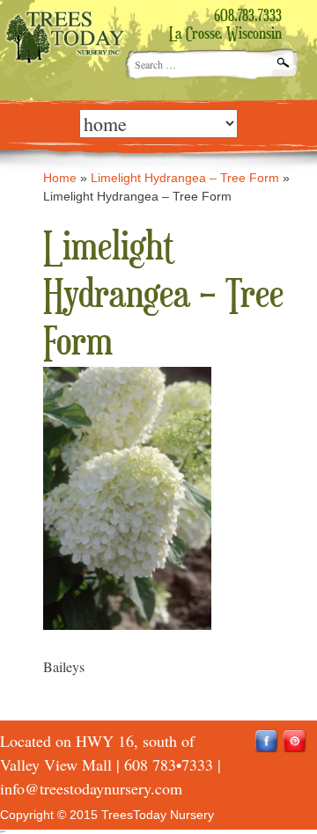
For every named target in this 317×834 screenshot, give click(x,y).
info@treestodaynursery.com (91, 788)
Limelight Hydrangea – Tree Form (185, 178)
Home (60, 178)
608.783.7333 (248, 17)
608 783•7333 (168, 764)
